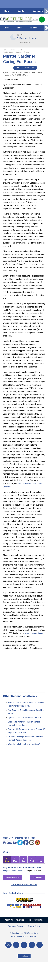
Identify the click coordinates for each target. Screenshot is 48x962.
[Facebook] (16, 945)
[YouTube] (24, 945)
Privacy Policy (34, 926)
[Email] (32, 945)
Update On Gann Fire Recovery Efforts (24, 717)
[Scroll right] (46, 11)
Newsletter (38, 920)
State (19, 28)
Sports (21, 11)
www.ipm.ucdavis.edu (34, 633)
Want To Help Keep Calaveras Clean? (24, 744)
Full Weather (22, 38)
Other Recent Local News (20, 696)
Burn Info (32, 38)
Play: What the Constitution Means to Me (22, 867)
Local (6, 28)
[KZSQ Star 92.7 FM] (13, 905)
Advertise (20, 920)
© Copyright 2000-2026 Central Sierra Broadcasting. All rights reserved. (24, 934)
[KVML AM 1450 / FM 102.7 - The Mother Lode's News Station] (24, 899)
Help (29, 920)
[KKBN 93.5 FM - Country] (32, 905)
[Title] (39, 945)
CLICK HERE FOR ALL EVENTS (24, 884)
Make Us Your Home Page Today (19, 838)
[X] (8, 945)
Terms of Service (15, 926)
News (6, 11)
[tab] (7, 860)
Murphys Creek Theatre (13, 871)
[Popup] (42, 20)
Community (38, 11)
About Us (9, 920)
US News (33, 28)
